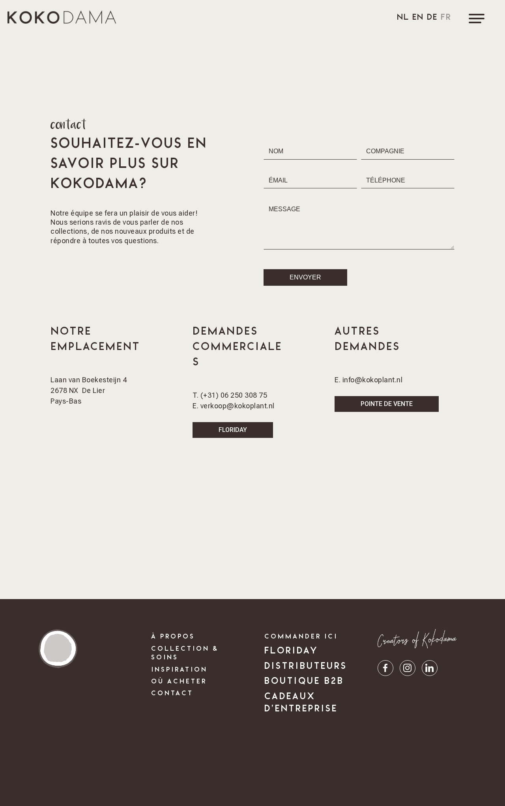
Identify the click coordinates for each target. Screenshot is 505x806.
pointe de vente (387, 404)
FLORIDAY (233, 430)
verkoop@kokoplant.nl (237, 406)
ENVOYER (305, 277)
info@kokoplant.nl (372, 380)
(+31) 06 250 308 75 (232, 395)
